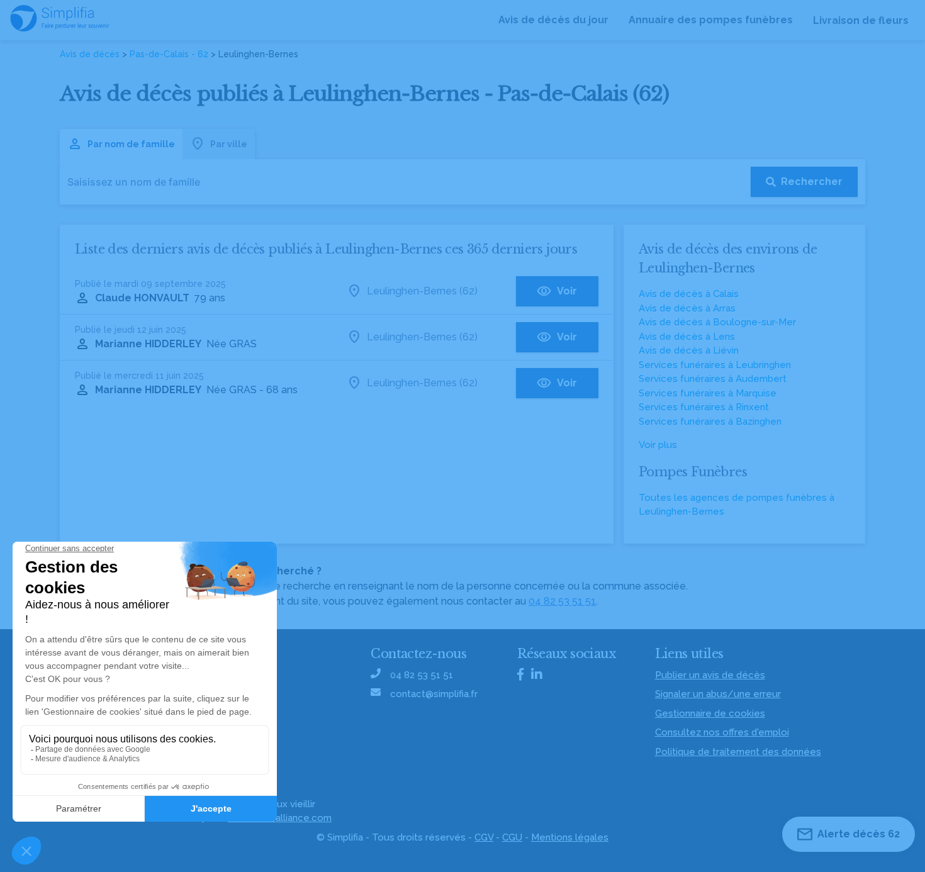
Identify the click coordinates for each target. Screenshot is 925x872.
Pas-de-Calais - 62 (169, 54)
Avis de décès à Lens (687, 336)
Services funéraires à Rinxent (704, 407)
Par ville (228, 144)
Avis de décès (90, 54)
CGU (512, 837)
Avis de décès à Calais (689, 293)
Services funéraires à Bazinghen (710, 421)
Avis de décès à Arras (687, 308)
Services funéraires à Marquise (707, 393)
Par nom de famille (131, 144)
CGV (483, 837)
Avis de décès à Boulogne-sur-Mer (717, 322)
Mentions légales (569, 837)
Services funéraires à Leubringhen (715, 365)
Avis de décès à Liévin (689, 350)
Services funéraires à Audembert (713, 378)
